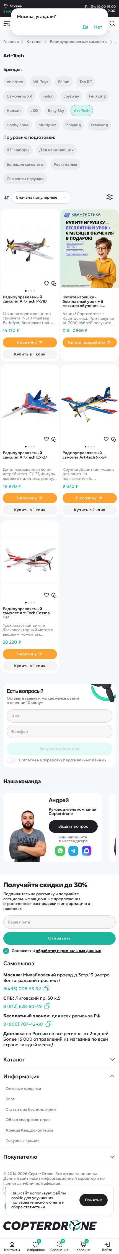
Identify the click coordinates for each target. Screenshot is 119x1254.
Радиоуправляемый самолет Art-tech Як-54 (85, 455)
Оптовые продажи (23, 1088)
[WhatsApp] (60, 851)
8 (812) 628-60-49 (22, 1006)
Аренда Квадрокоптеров (29, 1130)
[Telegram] (73, 851)
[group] (30, 249)
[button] (26, 291)
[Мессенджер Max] (86, 851)
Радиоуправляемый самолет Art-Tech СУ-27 (25, 455)
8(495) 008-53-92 (22, 988)
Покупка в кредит (22, 1140)
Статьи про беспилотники (31, 1109)
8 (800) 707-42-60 (23, 1024)
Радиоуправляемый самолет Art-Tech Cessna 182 (26, 613)
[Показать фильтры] (110, 197)
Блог (10, 1098)
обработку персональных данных (68, 950)
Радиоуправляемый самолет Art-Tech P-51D (25, 299)
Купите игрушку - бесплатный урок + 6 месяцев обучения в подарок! (83, 301)
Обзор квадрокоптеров (28, 1119)
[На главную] (59, 1225)
